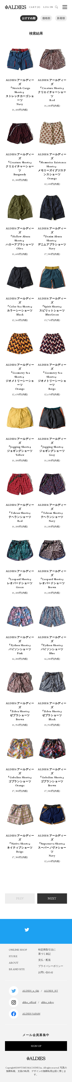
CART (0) (34, 7)
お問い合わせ (45, 972)
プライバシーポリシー (50, 966)
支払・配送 (44, 959)
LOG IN (48, 7)
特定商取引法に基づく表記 (47, 951)
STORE (13, 956)
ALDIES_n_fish (30, 990)
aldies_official (29, 1002)
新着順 (61, 18)
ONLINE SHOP (18, 949)
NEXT (52, 898)
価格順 (46, 18)
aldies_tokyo (47, 1002)
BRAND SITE (17, 969)
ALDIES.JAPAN (31, 1013)
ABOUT (13, 962)
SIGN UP (36, 1046)
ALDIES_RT (51, 990)
